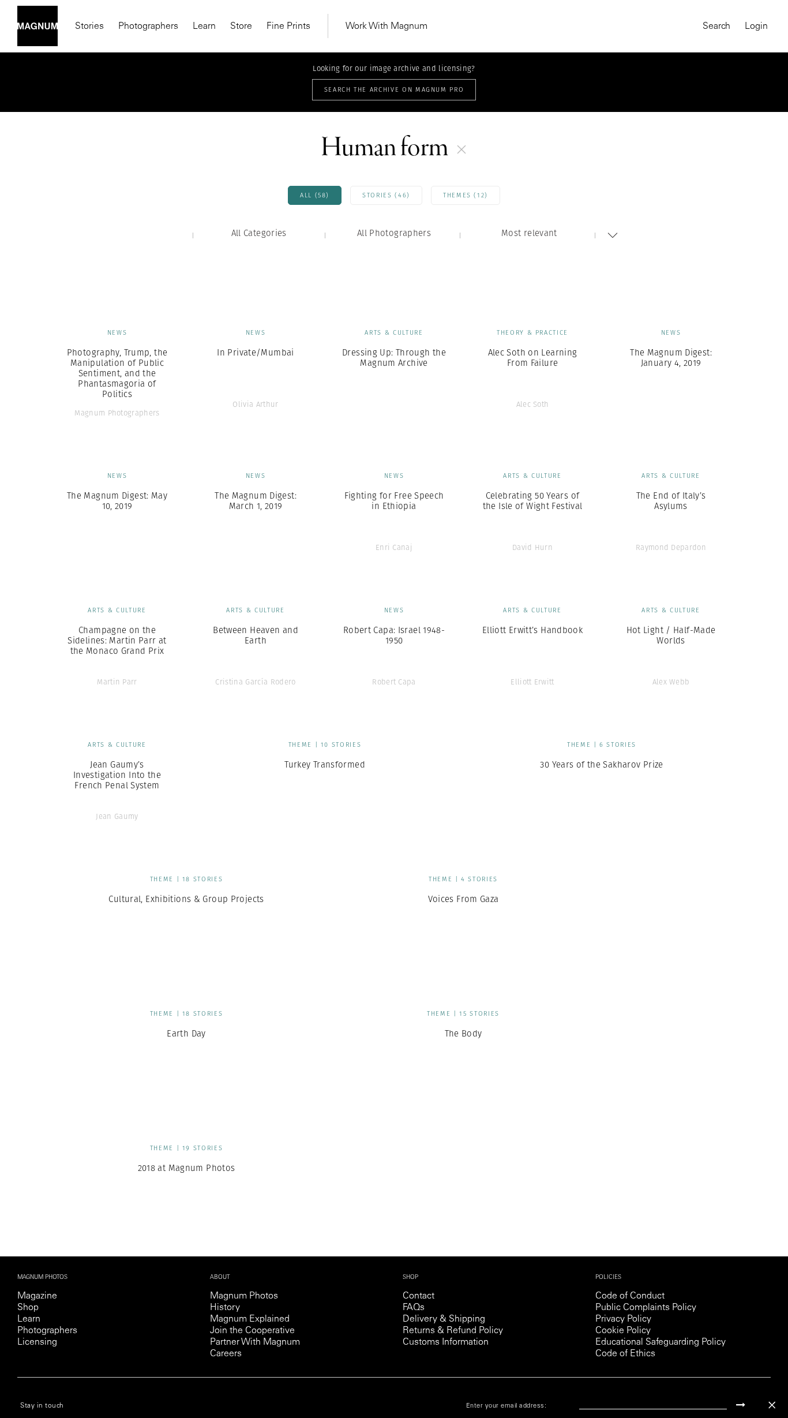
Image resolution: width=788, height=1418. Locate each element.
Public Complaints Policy (645, 1307)
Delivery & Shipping (444, 1319)
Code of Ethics (625, 1354)
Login (756, 26)
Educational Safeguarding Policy (660, 1342)
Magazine (37, 1296)
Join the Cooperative (252, 1330)
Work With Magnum (386, 26)
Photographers (148, 26)
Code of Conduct (630, 1296)
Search (716, 26)
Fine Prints (288, 26)
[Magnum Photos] (37, 26)
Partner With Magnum (255, 1342)
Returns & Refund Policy (453, 1330)
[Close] (771, 1405)
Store (241, 26)
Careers (226, 1354)
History (225, 1307)
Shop (28, 1307)
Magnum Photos (244, 1296)
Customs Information (446, 1342)
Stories (89, 26)
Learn (204, 26)
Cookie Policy (623, 1330)
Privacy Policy (623, 1319)
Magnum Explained (250, 1319)
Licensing (37, 1342)
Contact (418, 1296)
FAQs (414, 1307)
